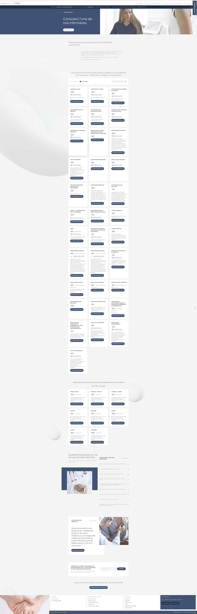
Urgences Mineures (147, 3)
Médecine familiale (156, 3)
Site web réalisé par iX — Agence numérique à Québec (184, 612)
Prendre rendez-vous (194, 8)
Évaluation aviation (166, 3)
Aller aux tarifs (68, 29)
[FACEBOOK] (195, 308)
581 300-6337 (175, 603)
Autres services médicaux (176, 3)
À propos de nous (128, 602)
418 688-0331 (166, 603)
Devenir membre (139, 3)
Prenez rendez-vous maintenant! (99, 587)
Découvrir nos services (77, 550)
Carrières (126, 604)
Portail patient (128, 607)
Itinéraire (126, 600)
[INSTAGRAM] (195, 310)
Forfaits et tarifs (187, 3)
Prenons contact (165, 596)
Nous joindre (127, 598)
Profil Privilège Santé (56, 600)
